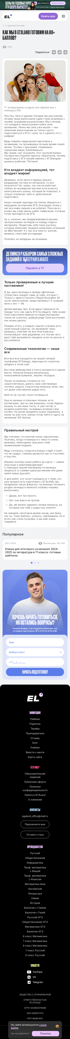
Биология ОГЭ (35, 931)
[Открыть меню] (63, 16)
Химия (35, 898)
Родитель (35, 723)
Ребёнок (35, 719)
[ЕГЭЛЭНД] (8, 16)
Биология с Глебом (35, 907)
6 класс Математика (35, 936)
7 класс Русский (35, 950)
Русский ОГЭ (35, 917)
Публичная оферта (35, 781)
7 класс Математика (35, 941)
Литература (35, 893)
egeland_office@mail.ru (35, 816)
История (35, 902)
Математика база (35, 884)
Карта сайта (35, 757)
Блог (35, 742)
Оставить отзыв (35, 834)
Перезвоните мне (35, 824)
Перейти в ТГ (35, 268)
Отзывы (35, 738)
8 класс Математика (35, 945)
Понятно (45, 1033)
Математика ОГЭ (35, 926)
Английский (35, 888)
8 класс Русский (35, 955)
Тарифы (35, 728)
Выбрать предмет (58, 3)
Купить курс (48, 16)
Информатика (35, 862)
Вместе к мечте (35, 752)
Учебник (35, 747)
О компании (35, 799)
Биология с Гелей (35, 912)
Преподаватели (35, 733)
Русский (35, 853)
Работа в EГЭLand (35, 794)
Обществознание (35, 857)
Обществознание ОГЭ (35, 921)
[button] (32, 563)
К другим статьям (15, 25)
